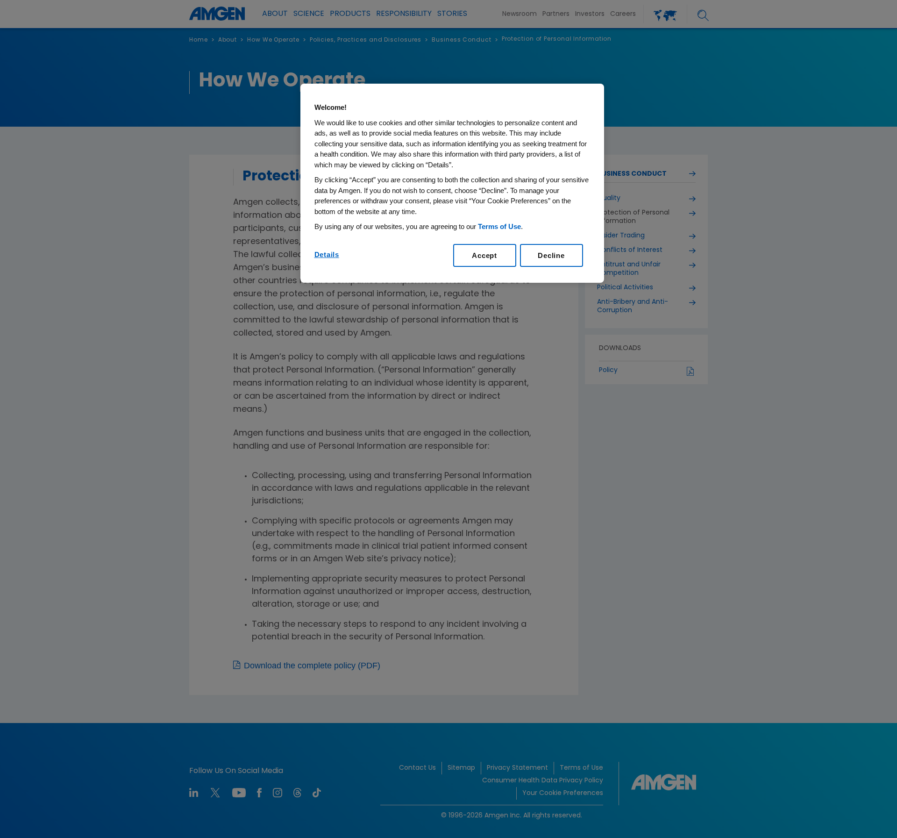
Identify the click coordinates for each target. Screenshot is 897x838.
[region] (452, 183)
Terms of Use (499, 226)
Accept (484, 255)
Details (326, 254)
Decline (551, 255)
